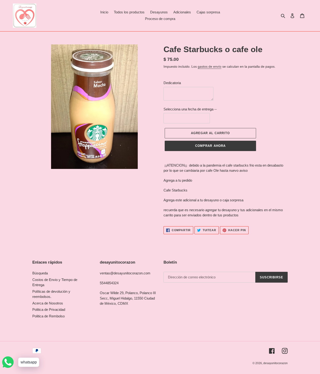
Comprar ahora (210, 146)
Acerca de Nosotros (47, 303)
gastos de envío (209, 66)
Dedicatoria (172, 83)
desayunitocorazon (275, 363)
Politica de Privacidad (48, 310)
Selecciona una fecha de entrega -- (190, 109)
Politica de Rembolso (48, 316)
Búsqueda (40, 273)
